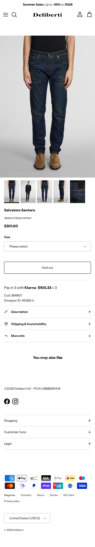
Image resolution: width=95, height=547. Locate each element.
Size (7, 237)
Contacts (26, 495)
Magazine (9, 495)
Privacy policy (12, 501)
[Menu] (5, 14)
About (40, 495)
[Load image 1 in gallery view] (47, 107)
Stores (54, 495)
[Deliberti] (47, 15)
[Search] (16, 14)
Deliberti (18, 530)
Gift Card (68, 495)
